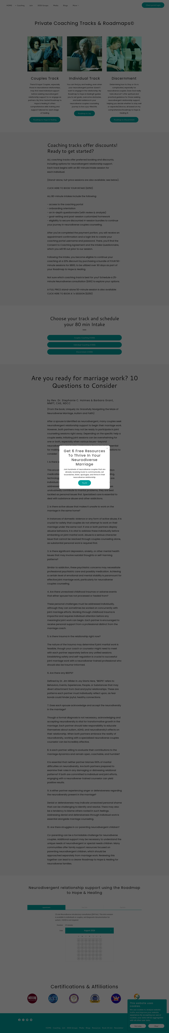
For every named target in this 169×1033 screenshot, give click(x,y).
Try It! (84, 483)
